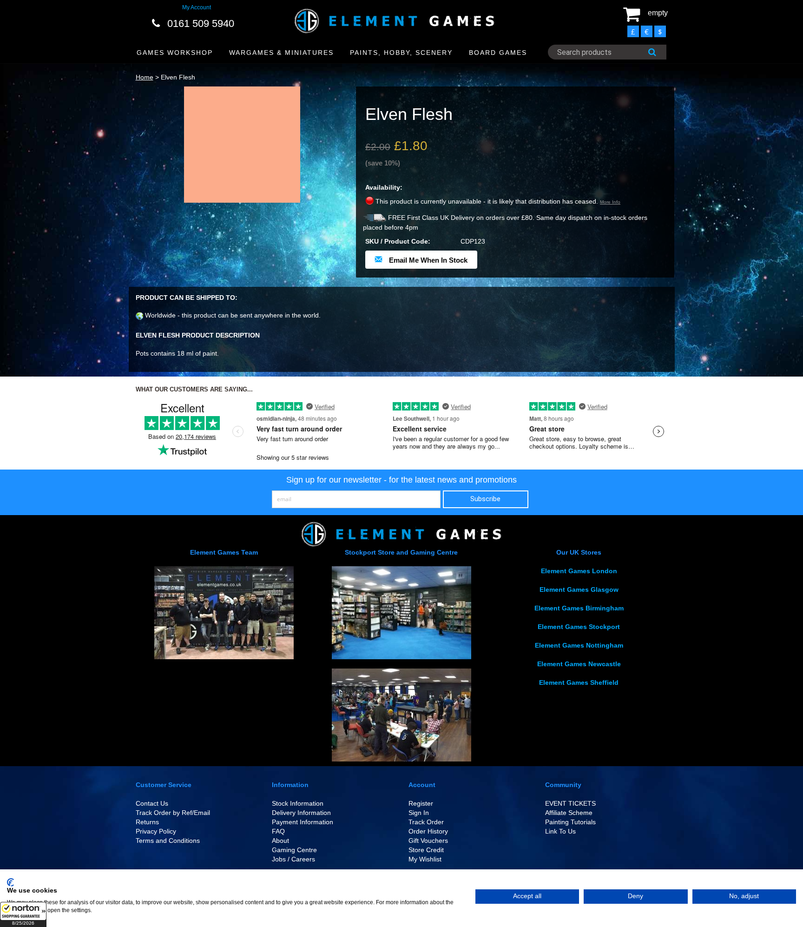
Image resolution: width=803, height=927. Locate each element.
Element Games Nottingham (579, 645)
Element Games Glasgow (579, 589)
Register (420, 803)
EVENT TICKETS (570, 803)
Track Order (426, 822)
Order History (428, 831)
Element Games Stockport (579, 626)
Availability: (383, 187)
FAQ (278, 831)
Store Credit (426, 850)
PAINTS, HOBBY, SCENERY (401, 52)
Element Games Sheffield (579, 682)
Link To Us (560, 831)
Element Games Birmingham (579, 608)
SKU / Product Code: (397, 241)
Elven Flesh (178, 77)
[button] (23, 914)
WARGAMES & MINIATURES (281, 52)
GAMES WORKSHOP (175, 52)
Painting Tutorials (570, 822)
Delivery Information (301, 812)
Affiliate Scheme (568, 812)
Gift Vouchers (428, 840)
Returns (147, 822)
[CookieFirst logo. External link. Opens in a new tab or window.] (10, 882)
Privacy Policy (156, 831)
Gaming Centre (294, 850)
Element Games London (579, 571)
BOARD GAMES (498, 52)
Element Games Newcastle (579, 664)
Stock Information (297, 803)
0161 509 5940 (200, 23)
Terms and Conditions (168, 840)
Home (144, 77)
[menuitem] (175, 53)
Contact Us (152, 803)
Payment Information (302, 822)
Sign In (418, 812)
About (280, 840)
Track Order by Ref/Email (173, 812)
